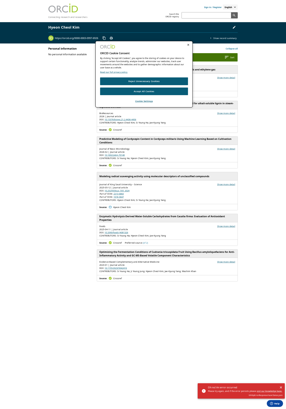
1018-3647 (119, 196)
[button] (232, 48)
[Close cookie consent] (188, 45)
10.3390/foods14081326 (116, 232)
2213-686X (119, 193)
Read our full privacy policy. (114, 72)
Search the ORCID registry (172, 15)
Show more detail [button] (226, 77)
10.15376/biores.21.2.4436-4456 (120, 119)
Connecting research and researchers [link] (67, 17)
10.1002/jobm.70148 (115, 155)
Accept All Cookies (144, 91)
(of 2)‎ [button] (145, 242)
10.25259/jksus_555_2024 (117, 190)
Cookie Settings (144, 101)
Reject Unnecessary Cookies (144, 81)
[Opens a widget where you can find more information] (275, 404)
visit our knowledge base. (269, 391)
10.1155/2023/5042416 (116, 268)
